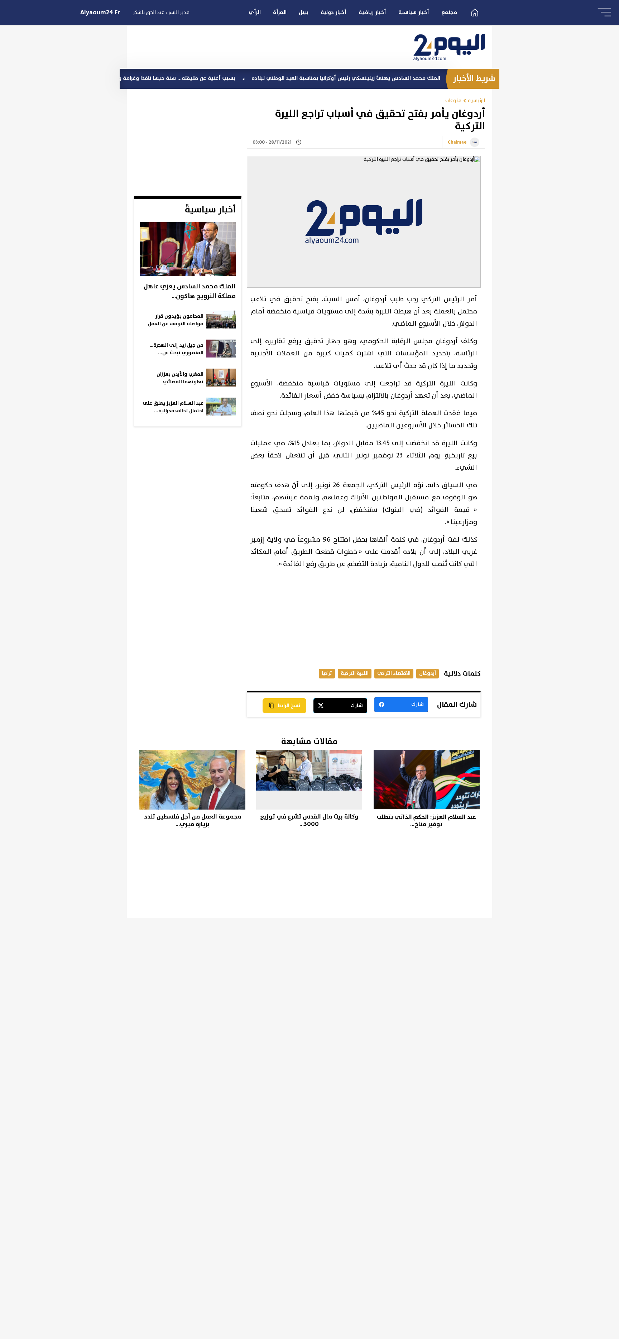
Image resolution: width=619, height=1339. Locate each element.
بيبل (303, 12)
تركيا (327, 673)
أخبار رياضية (372, 12)
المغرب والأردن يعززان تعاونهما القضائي (180, 378)
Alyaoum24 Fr (100, 12)
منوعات (453, 100)
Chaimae (457, 142)
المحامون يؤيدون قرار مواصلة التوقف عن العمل (175, 320)
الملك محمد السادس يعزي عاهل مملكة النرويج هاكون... (190, 291)
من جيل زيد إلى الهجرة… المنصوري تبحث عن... (176, 349)
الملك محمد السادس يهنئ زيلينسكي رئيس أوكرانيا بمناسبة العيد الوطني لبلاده (386, 78)
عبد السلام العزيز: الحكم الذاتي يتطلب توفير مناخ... (426, 821)
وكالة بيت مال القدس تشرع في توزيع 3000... (309, 820)
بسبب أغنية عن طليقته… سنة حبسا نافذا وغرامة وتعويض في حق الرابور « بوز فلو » (179, 78)
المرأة (280, 12)
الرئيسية (476, 100)
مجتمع (449, 12)
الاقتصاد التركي (394, 673)
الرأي (255, 12)
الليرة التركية (355, 673)
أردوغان (427, 673)
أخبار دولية (333, 12)
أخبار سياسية (413, 12)
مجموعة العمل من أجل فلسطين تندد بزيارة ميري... (192, 820)
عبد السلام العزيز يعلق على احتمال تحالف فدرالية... (173, 407)
